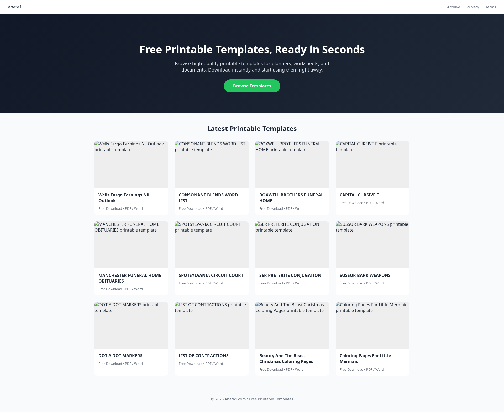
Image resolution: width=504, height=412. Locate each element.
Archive (453, 6)
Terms (490, 6)
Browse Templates (252, 86)
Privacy (472, 6)
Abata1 (15, 7)
